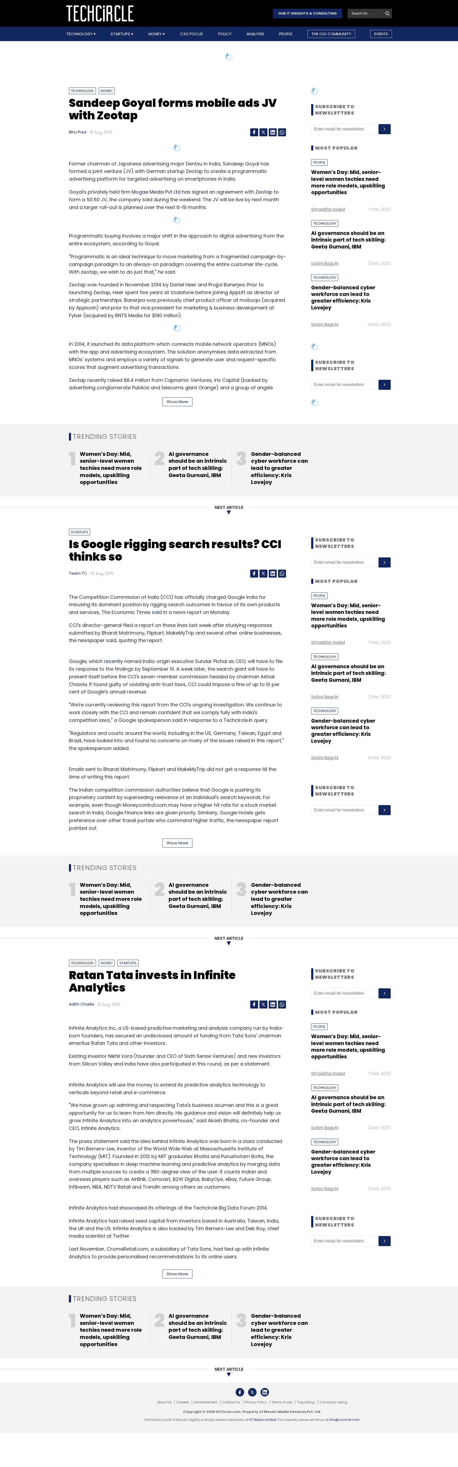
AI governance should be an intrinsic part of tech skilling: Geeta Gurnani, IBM (348, 240)
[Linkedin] (273, 132)
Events (381, 34)
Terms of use (281, 1402)
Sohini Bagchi (324, 263)
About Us (164, 1402)
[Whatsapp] (282, 132)
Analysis (255, 34)
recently (113, 661)
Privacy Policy (256, 1402)
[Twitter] (263, 132)
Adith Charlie (81, 1004)
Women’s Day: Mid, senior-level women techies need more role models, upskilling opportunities (348, 182)
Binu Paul (77, 132)
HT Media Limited (262, 1419)
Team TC (78, 573)
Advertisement (205, 1402)
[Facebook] (254, 132)
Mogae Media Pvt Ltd (156, 192)
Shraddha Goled (328, 209)
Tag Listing (306, 1402)
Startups (121, 34)
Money (155, 34)
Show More (177, 401)
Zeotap (264, 192)
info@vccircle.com (344, 1419)
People (285, 34)
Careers (182, 1402)
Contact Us (231, 1402)
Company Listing (333, 1402)
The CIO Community (331, 34)
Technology (80, 34)
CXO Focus (191, 34)
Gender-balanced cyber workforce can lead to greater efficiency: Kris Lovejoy (343, 297)
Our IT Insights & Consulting (307, 13)
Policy (225, 34)
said (157, 612)
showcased (133, 1207)
